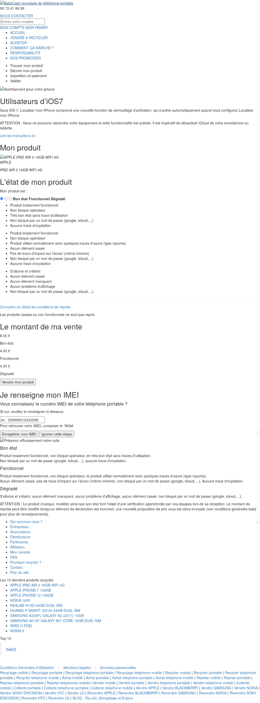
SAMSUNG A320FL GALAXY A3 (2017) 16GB (47, 615)
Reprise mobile (209, 677)
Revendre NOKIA (212, 692)
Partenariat (19, 541)
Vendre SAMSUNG (216, 687)
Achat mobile (72, 677)
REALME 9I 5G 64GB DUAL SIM (36, 605)
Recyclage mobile (14, 672)
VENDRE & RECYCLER (29, 37)
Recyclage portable (46, 672)
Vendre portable (131, 682)
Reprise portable (237, 677)
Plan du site (19, 572)
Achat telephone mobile (174, 677)
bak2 (11, 649)
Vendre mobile (104, 682)
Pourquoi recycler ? (25, 562)
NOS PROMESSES (25, 57)
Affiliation (17, 546)
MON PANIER (37, 27)
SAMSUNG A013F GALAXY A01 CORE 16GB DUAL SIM (55, 620)
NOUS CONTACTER (16, 15)
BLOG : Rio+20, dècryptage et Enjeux (103, 697)
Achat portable (97, 677)
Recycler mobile (178, 672)
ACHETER (18, 42)
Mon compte (20, 552)
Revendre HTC (33, 697)
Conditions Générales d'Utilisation (27, 667)
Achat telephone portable (132, 677)
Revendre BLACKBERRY (138, 692)
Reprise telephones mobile (68, 682)
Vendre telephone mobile (213, 682)
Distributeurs (20, 536)
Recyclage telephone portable (89, 672)
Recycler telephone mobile (37, 677)
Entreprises (19, 526)
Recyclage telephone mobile (139, 672)
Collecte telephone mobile (112, 687)
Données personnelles (118, 667)
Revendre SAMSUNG (178, 692)
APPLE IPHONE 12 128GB (31, 595)
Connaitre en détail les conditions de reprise (35, 306)
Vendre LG (75, 692)
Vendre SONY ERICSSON (21, 692)
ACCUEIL (17, 32)
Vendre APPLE (147, 687)
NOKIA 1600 (20, 600)
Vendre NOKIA (246, 687)
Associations (20, 531)
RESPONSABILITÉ (25, 52)
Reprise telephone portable (22, 682)
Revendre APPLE (101, 692)
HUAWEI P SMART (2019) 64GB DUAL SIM (45, 610)
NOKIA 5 (17, 630)
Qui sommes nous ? (26, 521)
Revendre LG (59, 697)
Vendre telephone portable (169, 682)
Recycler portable (208, 672)
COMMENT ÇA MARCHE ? (32, 47)
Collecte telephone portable (66, 687)
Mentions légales (77, 667)
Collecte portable (27, 687)
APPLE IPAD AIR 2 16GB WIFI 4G (37, 585)
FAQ (13, 557)
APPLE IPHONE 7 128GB (30, 590)
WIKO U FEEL (21, 625)
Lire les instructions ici (17, 135)
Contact (16, 567)
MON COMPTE (12, 27)
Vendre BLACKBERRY (180, 687)
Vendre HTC (54, 692)
